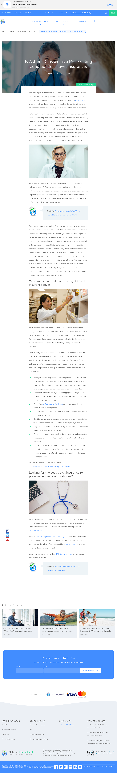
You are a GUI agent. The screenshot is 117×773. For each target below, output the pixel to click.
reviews (48, 768)
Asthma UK (79, 100)
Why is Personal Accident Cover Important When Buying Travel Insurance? (95, 629)
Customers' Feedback (37, 734)
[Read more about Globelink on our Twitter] (61, 767)
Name (18, 666)
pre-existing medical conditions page (51, 536)
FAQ (31, 730)
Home (4, 31)
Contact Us (62, 13)
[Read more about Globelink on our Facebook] (56, 767)
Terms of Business (8, 739)
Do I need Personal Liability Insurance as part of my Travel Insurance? (56, 629)
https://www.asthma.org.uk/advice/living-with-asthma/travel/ (52, 466)
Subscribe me (88, 671)
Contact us (5, 734)
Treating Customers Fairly (39, 739)
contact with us (69, 544)
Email (46, 666)
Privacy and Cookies (9, 730)
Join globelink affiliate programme (98, 767)
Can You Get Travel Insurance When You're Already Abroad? (17, 629)
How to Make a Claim (37, 725)
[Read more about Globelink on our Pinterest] (70, 767)
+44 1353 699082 (22, 12)
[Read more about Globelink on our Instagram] (66, 767)
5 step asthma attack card (53, 404)
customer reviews (36, 530)
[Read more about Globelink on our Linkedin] (75, 767)
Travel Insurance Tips (29, 31)
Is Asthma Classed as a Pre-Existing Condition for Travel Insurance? (62, 31)
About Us (49, 13)
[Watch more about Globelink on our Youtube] (80, 767)
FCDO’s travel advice (64, 554)
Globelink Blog (14, 31)
